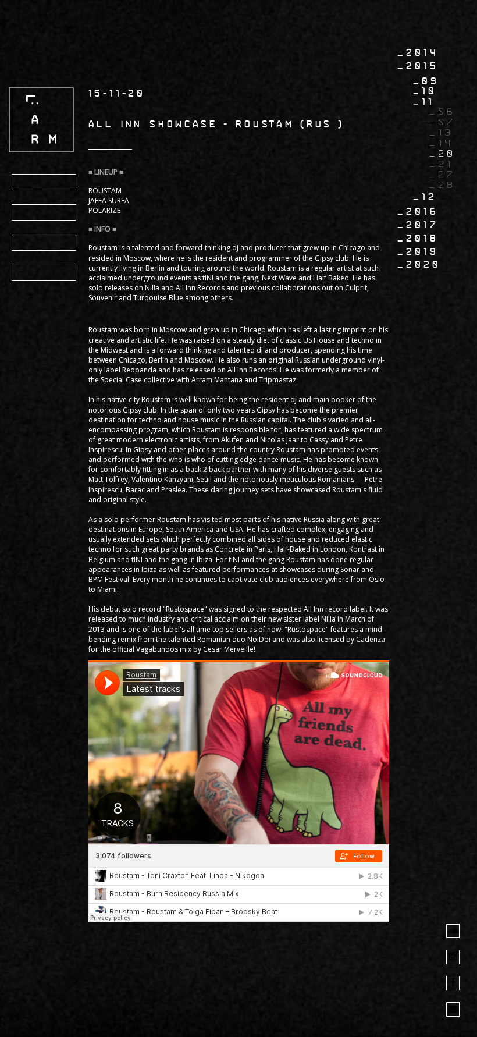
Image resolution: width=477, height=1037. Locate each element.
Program (46, 182)
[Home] (41, 119)
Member (43, 273)
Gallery (45, 243)
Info (32, 213)
